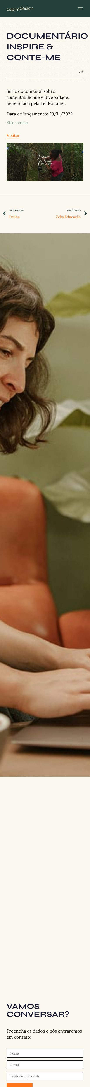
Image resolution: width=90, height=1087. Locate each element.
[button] (80, 8)
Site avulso (17, 122)
